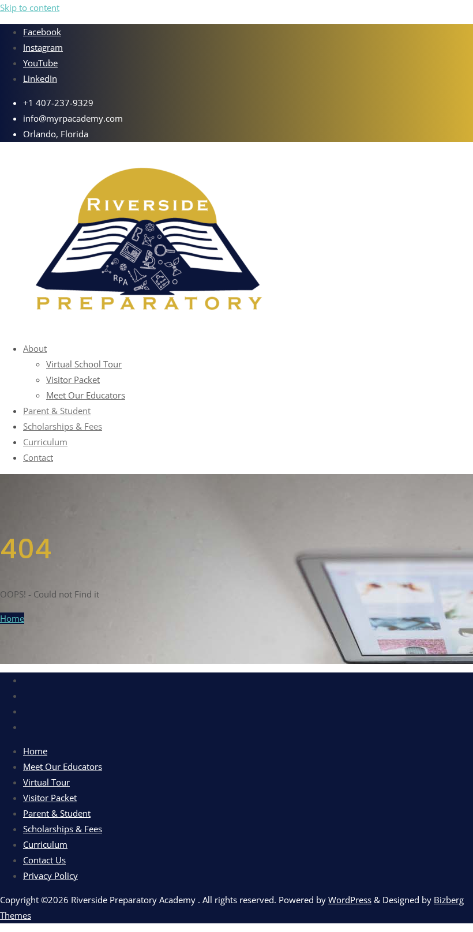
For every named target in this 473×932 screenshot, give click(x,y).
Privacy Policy (50, 875)
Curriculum (45, 844)
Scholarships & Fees (62, 829)
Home (12, 618)
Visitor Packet (50, 797)
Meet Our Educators (62, 766)
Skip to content (29, 7)
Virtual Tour (46, 782)
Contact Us (44, 860)
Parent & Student (57, 813)
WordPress (349, 899)
